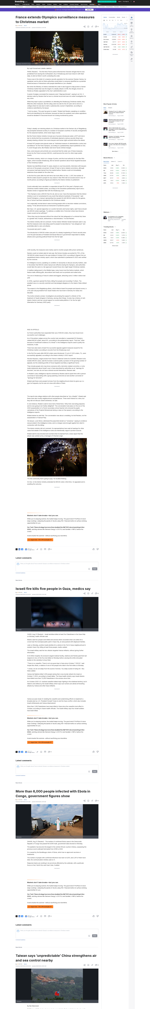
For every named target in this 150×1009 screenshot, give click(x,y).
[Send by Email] (45, 549)
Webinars (106, 212)
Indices (105, 17)
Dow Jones (106, 39)
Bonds (118, 17)
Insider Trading (72, 6)
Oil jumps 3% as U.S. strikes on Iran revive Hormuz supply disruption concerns (117, 112)
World (25, 25)
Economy (58, 6)
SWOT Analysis (101, 6)
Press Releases (123, 6)
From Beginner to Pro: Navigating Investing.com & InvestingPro (115, 217)
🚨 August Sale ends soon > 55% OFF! (107, 1)
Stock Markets (41, 6)
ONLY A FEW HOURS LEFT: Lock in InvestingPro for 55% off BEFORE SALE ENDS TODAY (117, 129)
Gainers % (113, 161)
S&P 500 (106, 42)
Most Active (106, 161)
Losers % (120, 161)
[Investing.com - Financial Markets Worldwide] (21, 1)
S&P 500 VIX (106, 47)
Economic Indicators (50, 6)
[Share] (84, 27)
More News (115, 151)
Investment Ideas (93, 6)
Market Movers (108, 158)
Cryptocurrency (64, 6)
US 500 (105, 37)
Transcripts (116, 6)
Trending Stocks (109, 227)
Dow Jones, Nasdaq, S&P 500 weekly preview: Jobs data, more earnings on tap (117, 145)
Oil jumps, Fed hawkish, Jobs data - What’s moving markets (117, 137)
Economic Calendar (74, 4)
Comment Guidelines (20, 572)
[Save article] (88, 27)
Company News (79, 6)
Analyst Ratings (109, 6)
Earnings (86, 6)
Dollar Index (106, 49)
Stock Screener (84, 4)
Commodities (34, 6)
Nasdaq (105, 44)
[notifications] (131, 1)
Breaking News (19, 6)
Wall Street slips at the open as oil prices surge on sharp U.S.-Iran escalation (116, 121)
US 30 (105, 34)
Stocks (123, 17)
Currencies (27, 6)
